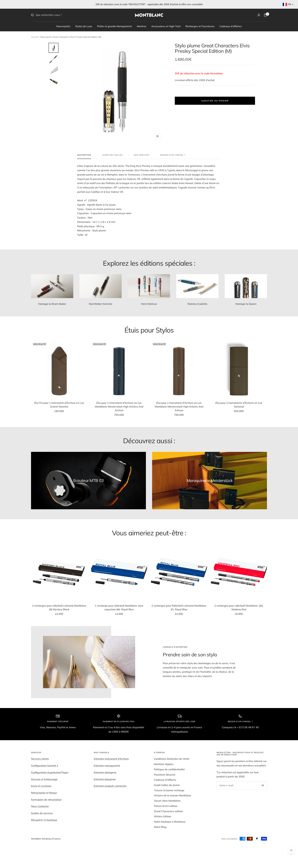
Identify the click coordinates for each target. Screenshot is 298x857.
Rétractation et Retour (44, 792)
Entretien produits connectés (110, 785)
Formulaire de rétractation (46, 799)
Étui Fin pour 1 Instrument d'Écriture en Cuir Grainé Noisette (59, 404)
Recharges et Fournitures (199, 26)
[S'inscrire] (262, 785)
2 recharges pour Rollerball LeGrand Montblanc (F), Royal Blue (178, 607)
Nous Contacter (40, 806)
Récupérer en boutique (44, 819)
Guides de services (42, 813)
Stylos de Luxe (83, 26)
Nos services (141, 155)
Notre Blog (160, 826)
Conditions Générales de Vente (171, 758)
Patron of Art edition (165, 806)
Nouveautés (63, 26)
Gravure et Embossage (44, 779)
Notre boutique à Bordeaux (169, 821)
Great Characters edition (168, 811)
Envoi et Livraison (41, 785)
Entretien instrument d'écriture (111, 758)
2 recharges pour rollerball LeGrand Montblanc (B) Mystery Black (59, 607)
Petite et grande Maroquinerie (114, 26)
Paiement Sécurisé (164, 774)
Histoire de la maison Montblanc (172, 795)
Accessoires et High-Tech (166, 26)
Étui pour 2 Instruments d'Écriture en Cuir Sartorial (238, 404)
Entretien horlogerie (105, 772)
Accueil (34, 37)
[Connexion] (258, 15)
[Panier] (265, 15)
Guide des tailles (112, 155)
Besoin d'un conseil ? (172, 155)
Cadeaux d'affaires (230, 26)
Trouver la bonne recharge (169, 790)
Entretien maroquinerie (107, 765)
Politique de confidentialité (169, 769)
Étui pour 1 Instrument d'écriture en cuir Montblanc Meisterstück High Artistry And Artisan (119, 406)
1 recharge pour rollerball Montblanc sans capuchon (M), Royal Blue (119, 607)
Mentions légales (164, 764)
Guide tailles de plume (167, 785)
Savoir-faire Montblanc (167, 800)
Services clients (40, 758)
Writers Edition (162, 816)
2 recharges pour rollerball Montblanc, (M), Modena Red (238, 607)
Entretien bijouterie (105, 779)
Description (84, 155)
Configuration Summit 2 (44, 765)
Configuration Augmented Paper (49, 772)
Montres (141, 26)
